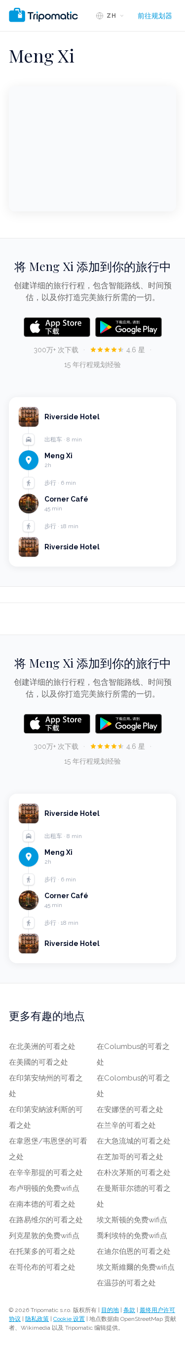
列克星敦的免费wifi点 (44, 1235)
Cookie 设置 (69, 1318)
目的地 (110, 1310)
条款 (129, 1310)
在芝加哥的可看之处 (130, 1156)
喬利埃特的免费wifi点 (132, 1235)
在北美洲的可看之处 (42, 1046)
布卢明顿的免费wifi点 (44, 1188)
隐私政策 (37, 1318)
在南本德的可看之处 (42, 1204)
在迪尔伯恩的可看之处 (134, 1251)
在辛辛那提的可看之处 (46, 1172)
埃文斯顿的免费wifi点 (132, 1219)
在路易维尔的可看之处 (46, 1219)
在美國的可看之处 (38, 1062)
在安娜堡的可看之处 (130, 1109)
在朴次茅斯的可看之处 (134, 1172)
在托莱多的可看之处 (42, 1251)
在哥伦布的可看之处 (42, 1267)
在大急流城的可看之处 (134, 1141)
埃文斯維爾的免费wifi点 (136, 1267)
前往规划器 (155, 16)
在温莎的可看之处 (126, 1283)
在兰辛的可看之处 (126, 1125)
